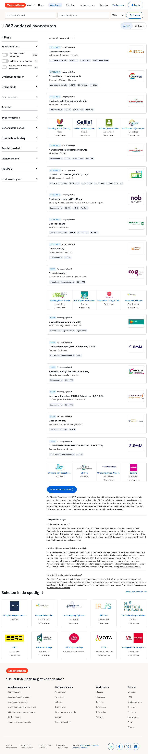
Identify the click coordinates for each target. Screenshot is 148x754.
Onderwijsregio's (63, 722)
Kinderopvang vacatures (89, 745)
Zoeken (136, 15)
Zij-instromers (87, 5)
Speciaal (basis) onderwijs (20, 697)
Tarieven (100, 702)
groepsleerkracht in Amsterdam (118, 585)
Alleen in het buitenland (21, 61)
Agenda (104, 5)
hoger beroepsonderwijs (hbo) (121, 503)
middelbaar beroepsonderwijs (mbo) (86, 503)
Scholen (70, 5)
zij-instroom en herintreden (128, 567)
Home (41, 5)
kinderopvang (122, 506)
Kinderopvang (14, 717)
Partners (132, 712)
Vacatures (55, 5)
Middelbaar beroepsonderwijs (21, 712)
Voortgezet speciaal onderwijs (22, 707)
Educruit (84, 748)
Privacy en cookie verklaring (46, 746)
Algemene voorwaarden (63, 746)
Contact (99, 717)
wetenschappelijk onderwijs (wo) (62, 506)
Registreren (101, 707)
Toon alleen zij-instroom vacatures (20, 67)
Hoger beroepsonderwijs (19, 722)
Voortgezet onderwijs (18, 702)
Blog (130, 722)
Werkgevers (118, 5)
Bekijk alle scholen (135, 591)
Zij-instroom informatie (65, 712)
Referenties (101, 712)
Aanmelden (60, 692)
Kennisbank (133, 717)
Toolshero (75, 748)
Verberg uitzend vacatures (17, 55)
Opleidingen (60, 707)
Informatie (100, 697)
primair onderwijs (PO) (70, 500)
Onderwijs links (135, 702)
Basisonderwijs (14, 692)
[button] (135, 5)
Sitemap (131, 727)
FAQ (130, 697)
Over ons (132, 707)
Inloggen (99, 692)
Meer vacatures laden (60, 489)
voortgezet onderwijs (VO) (125, 500)
